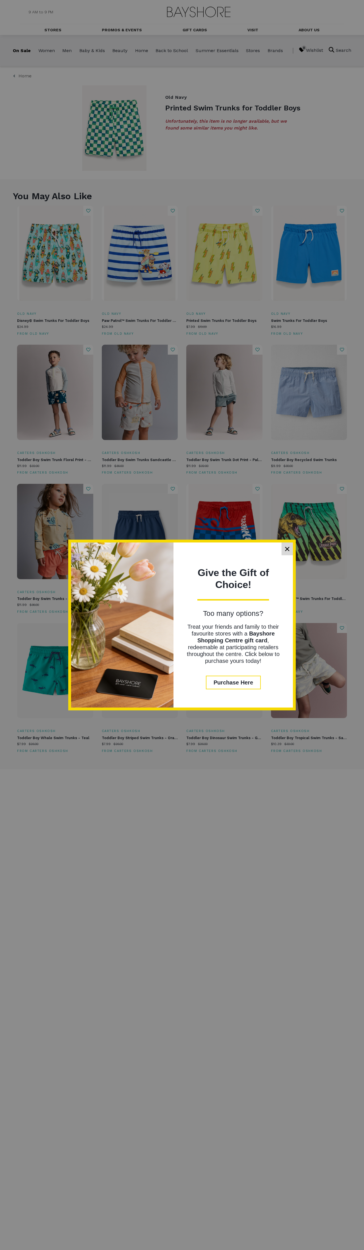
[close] (287, 548)
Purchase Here (233, 682)
